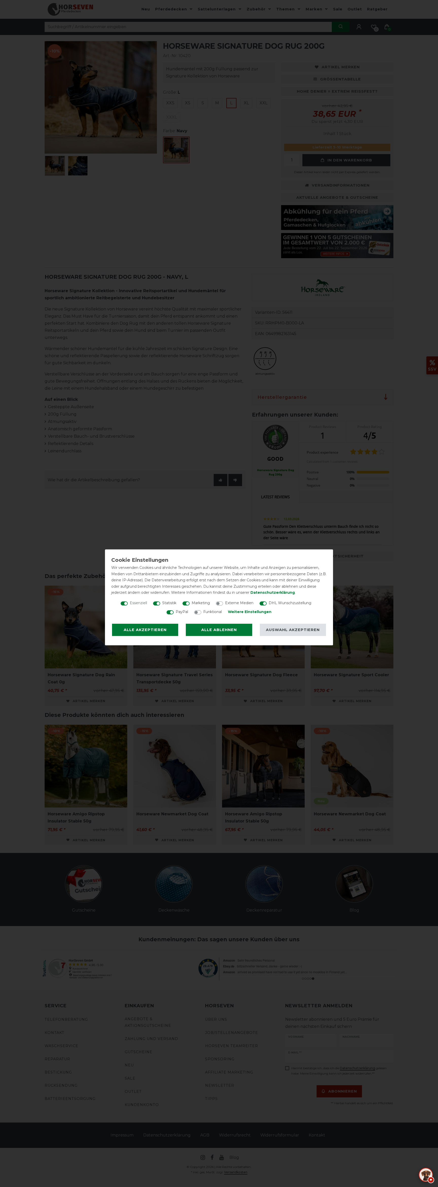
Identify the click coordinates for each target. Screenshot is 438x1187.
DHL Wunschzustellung (290, 603)
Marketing (201, 603)
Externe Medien (239, 603)
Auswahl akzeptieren (293, 630)
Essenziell (138, 603)
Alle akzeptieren (145, 630)
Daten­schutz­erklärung (272, 592)
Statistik (169, 603)
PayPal (182, 611)
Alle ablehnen (219, 630)
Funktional (212, 611)
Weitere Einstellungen (249, 611)
